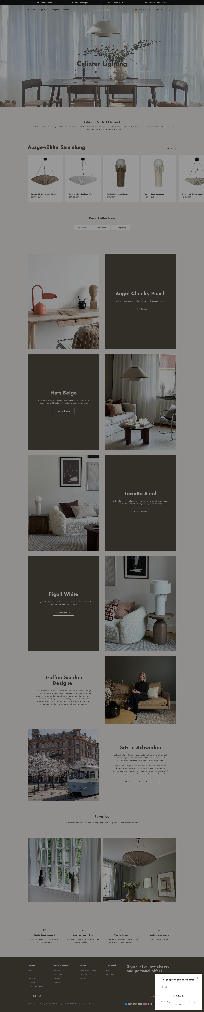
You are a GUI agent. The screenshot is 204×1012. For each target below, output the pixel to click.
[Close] (198, 978)
